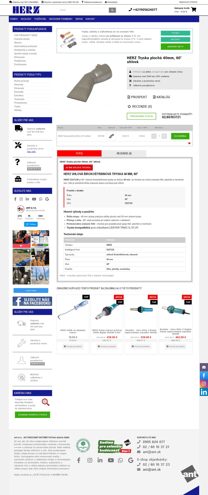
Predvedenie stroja (141, 116)
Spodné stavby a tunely (25, 53)
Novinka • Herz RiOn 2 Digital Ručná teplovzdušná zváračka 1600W (175, 331)
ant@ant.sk (152, 452)
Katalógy (26, 19)
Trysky (17, 106)
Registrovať (184, 2)
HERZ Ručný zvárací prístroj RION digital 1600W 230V (107, 331)
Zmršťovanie (20, 64)
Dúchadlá (18, 92)
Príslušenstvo (20, 102)
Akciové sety (175, 46)
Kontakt (90, 19)
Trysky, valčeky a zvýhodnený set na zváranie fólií (108, 31)
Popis (79, 153)
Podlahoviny (20, 61)
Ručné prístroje (21, 81)
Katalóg (162, 97)
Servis (79, 19)
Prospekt (138, 97)
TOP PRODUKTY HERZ (25, 35)
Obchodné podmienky (60, 19)
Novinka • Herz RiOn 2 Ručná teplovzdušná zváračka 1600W (141, 331)
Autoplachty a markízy (24, 50)
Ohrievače (19, 88)
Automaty (18, 84)
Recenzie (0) (141, 107)
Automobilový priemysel (25, 46)
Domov (14, 19)
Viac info (31, 151)
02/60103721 (171, 117)
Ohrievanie (19, 57)
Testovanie (19, 99)
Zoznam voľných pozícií (32, 414)
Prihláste (137, 71)
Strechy (17, 42)
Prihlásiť (193, 2)
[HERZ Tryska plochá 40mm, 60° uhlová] (89, 82)
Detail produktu (74, 346)
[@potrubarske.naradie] (21, 209)
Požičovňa (40, 19)
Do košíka (180, 136)
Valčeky (17, 110)
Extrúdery (18, 95)
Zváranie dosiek (22, 39)
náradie (17, 447)
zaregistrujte (158, 71)
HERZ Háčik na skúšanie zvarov (72, 331)
